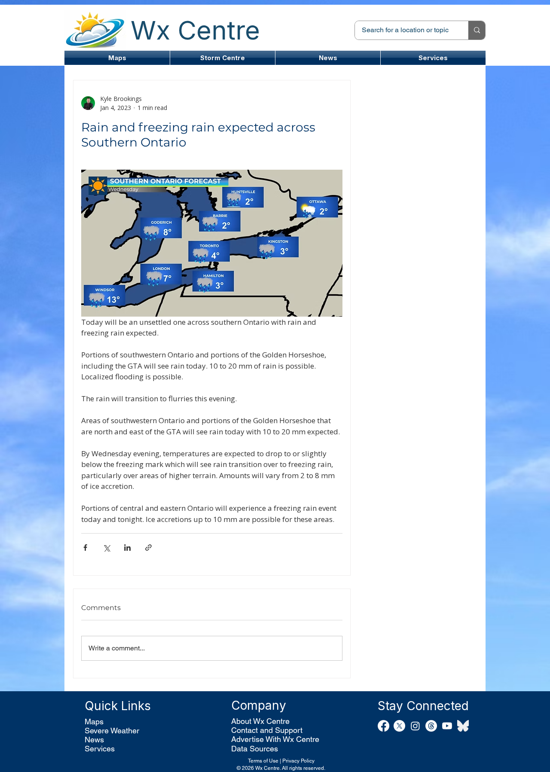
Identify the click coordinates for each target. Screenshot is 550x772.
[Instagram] (415, 726)
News (94, 739)
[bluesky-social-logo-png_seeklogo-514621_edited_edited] (463, 726)
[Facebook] (383, 726)
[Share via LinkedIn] (127, 547)
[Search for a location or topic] (476, 30)
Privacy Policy (298, 761)
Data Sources (254, 748)
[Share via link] (148, 547)
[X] (399, 726)
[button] (222, 58)
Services (100, 748)
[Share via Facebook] (85, 547)
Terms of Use (263, 761)
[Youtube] (447, 726)
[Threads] (431, 726)
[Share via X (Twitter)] (106, 547)
